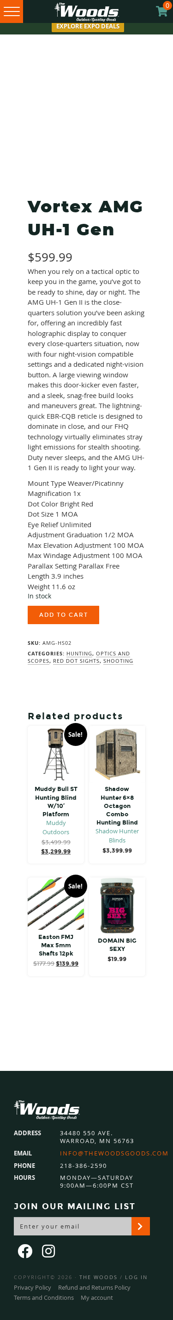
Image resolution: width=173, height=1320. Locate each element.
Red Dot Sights (76, 660)
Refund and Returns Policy (94, 1287)
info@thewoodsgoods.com (114, 1153)
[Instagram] (49, 1251)
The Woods (98, 1277)
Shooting (118, 660)
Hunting (79, 653)
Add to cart (63, 615)
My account (97, 1297)
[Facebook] (26, 1251)
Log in (136, 1277)
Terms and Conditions (44, 1297)
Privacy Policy (32, 1287)
